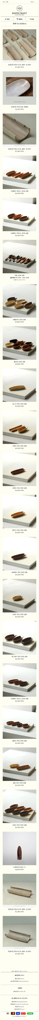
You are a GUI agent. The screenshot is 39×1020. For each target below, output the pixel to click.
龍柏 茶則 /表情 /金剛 (19, 783)
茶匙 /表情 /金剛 (19, 275)
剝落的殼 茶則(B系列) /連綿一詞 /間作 (19, 951)
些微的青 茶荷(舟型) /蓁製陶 (19, 107)
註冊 (7, 2)
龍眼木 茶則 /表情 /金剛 (19, 741)
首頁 (13, 971)
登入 (4, 2)
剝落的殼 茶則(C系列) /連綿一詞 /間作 (19, 65)
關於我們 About (19, 979)
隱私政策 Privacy (19, 1009)
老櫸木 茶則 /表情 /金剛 (19, 488)
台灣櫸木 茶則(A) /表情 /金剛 (19, 699)
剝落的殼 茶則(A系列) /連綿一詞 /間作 (19, 149)
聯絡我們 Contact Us (19, 991)
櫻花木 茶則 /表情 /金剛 (19, 530)
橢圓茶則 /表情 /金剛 (19, 320)
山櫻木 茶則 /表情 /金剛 (19, 446)
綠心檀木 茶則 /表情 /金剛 (19, 656)
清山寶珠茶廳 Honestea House (19, 981)
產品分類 (16, 971)
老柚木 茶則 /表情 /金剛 (19, 825)
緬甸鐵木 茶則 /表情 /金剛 (19, 572)
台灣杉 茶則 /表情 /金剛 (19, 614)
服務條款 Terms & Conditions (19, 1004)
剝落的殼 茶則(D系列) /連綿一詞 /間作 (19, 909)
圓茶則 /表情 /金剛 (19, 362)
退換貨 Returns (19, 1006)
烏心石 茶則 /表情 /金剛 (19, 404)
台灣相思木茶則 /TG (19, 867)
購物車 (20, 19)
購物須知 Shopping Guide (19, 1001)
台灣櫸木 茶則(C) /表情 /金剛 (19, 191)
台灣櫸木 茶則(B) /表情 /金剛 (19, 233)
